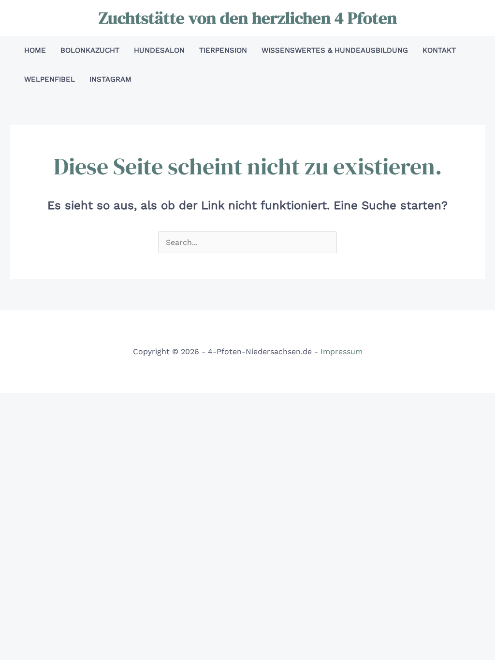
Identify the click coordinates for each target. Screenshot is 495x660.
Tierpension (223, 50)
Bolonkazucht (89, 50)
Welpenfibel (49, 79)
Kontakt (439, 50)
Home (35, 50)
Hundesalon (159, 50)
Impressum (341, 351)
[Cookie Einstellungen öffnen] (21, 647)
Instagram (110, 79)
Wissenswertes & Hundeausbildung (335, 50)
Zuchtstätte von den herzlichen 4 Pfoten (248, 17)
